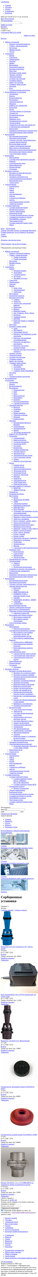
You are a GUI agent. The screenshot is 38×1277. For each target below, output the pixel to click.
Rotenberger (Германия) (22, 505)
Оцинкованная (19, 426)
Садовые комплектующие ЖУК (25, 784)
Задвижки (17, 409)
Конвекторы (18, 448)
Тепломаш (17, 667)
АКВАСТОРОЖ (19, 490)
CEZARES (17, 367)
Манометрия (18, 555)
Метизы (16, 546)
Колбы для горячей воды (22, 690)
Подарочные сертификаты (14, 1250)
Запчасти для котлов (21, 475)
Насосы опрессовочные (22, 515)
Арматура (17, 301)
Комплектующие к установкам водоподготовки (25, 737)
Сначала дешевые (7, 910)
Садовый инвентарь (12, 206)
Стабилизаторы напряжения (19, 127)
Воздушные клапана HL (22, 617)
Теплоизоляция (14, 123)
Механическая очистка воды (24, 740)
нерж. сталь (18, 288)
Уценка (16, 459)
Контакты (8, 13)
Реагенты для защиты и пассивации (22, 343)
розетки (12, 196)
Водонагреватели (15, 98)
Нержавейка (18, 398)
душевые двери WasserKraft (23, 371)
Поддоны (12, 86)
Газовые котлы (19, 465)
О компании (9, 11)
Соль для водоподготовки (23, 709)
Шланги (16, 309)
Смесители (13, 57)
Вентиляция (9, 156)
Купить (3, 954)
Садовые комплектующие (18, 207)
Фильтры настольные (21, 682)
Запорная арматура (16, 102)
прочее (11, 192)
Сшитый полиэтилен (21, 403)
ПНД (15, 392)
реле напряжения (15, 194)
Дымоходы (17, 478)
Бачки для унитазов (16, 82)
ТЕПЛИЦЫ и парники (17, 219)
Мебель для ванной (12, 42)
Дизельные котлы (20, 471)
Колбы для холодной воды (23, 688)
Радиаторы (13, 107)
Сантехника (9, 54)
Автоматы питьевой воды (18, 177)
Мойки (11, 63)
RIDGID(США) (19, 507)
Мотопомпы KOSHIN (21, 500)
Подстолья (13, 48)
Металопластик (19, 396)
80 (13, 1200)
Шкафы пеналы (15, 50)
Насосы (12, 96)
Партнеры (8, 1247)
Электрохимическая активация (20, 179)
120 (15, 1200)
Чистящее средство (20, 278)
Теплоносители (19, 453)
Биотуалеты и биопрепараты (19, 148)
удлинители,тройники (17, 198)
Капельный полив (15, 213)
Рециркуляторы (14, 167)
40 (11, 1200)
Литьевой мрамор (20, 271)
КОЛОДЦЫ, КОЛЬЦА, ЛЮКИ (25, 600)
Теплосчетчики (19, 557)
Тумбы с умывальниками (18, 46)
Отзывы (4, 232)
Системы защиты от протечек (20, 111)
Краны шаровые (19, 413)
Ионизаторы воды (15, 181)
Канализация (9, 134)
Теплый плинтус (20, 451)
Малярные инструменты (22, 527)
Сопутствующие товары (18, 154)
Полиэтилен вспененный (23, 567)
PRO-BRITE (18, 330)
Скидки (8, 1245)
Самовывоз (9, 1228)
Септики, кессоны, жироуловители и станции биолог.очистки (22, 141)
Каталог (4, 38)
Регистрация (9, 19)
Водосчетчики (19, 552)
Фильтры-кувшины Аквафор (24, 675)
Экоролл (17, 563)
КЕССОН (17, 588)
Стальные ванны (20, 274)
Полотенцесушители (16, 67)
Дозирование (18, 727)
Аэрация (17, 734)
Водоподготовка (15, 175)
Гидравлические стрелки (18, 121)
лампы (11, 190)
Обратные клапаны (20, 415)
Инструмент (13, 117)
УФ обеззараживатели (21, 729)
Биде (11, 88)
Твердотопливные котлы (22, 469)
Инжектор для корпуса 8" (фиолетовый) (15, 1041)
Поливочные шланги (16, 209)
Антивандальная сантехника (19, 90)
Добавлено (5, 960)
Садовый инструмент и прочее (20, 217)
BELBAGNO (18, 365)
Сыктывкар (5, 2)
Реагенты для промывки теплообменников (22, 339)
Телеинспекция (19, 544)
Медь (15, 394)
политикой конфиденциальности (24, 1212)
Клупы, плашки (19, 534)
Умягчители (18, 711)
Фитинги (12, 104)
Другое (11, 52)
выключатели (14, 186)
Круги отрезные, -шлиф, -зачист (25, 521)
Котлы (11, 109)
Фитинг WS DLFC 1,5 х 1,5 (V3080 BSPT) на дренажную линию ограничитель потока (17, 1184)
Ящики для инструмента (22, 530)
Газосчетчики (18, 553)
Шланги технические (21, 788)
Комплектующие (20, 311)
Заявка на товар (6, 25)
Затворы (17, 411)
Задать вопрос (10, 1256)
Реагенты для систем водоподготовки (21, 347)
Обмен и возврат (11, 1254)
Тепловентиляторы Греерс (23, 455)
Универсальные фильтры (22, 725)
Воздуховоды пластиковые (23, 632)
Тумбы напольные (20, 259)
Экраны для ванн (15, 75)
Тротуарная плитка (16, 221)
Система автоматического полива (21, 215)
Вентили (17, 407)
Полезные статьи (11, 827)
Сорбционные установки (23, 731)
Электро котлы (19, 467)
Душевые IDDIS (19, 369)
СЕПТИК (17, 602)
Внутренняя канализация (18, 136)
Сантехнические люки (17, 163)
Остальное (13, 169)
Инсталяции (13, 65)
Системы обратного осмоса (23, 721)
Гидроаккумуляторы (16, 115)
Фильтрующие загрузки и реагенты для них (23, 718)
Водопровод (13, 100)
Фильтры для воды (12, 171)
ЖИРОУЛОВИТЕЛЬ (21, 592)
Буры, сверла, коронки (22, 532)
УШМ (16, 502)
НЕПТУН (17, 488)
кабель (11, 188)
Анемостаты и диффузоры (23, 642)
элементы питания (16, 204)
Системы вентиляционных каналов (22, 159)
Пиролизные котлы (20, 484)
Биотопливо (13, 129)
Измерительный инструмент (24, 525)
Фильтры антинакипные (22, 705)
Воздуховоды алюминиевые (24, 638)
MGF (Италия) (19, 509)
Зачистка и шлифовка (21, 519)
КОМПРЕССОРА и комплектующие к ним (22, 595)
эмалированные (19, 290)
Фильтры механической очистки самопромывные (25, 678)
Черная (16, 430)
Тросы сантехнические (22, 523)
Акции (7, 1239)
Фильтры (17, 417)
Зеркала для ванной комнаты (19, 44)
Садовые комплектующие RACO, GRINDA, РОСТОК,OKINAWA (23, 780)
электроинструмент (21, 503)
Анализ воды (14, 182)
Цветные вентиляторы (22, 629)
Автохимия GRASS (21, 332)
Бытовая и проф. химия (17, 73)
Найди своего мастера (13, 1252)
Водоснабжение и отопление (15, 92)
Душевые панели (20, 317)
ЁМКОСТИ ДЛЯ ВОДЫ (18, 105)
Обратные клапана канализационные (22, 150)
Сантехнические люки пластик (25, 654)
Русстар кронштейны (21, 401)
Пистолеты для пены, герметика (25, 538)
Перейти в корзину (8, 958)
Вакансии (10, 232)
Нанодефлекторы (15, 165)
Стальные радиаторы (21, 442)
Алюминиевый (19, 438)
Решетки (12, 161)
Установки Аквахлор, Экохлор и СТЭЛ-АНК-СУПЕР (25, 747)
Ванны (11, 55)
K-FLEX (17, 565)
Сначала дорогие (21, 910)
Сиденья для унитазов (17, 79)
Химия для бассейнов (21, 723)
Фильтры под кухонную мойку (25, 673)
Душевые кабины (15, 80)
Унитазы (12, 61)
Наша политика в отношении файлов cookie (21, 1258)
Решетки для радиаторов (22, 461)
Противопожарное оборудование (21, 132)
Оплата (7, 9)
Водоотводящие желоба (17, 144)
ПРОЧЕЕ (17, 319)
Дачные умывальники (17, 211)
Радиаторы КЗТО (20, 444)
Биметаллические (20, 440)
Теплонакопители (20, 480)
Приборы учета (14, 119)
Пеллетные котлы (20, 473)
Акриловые (18, 272)
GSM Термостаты (20, 482)
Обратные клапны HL (21, 613)
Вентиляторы (14, 157)
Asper (16, 328)
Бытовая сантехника (16, 69)
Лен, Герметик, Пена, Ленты (24, 313)
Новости (23, 232)
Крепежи (17, 400)
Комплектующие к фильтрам (24, 684)
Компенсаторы (19, 419)
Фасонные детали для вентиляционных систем (22, 635)
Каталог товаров (11, 1218)
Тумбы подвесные (20, 257)
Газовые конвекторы (21, 450)
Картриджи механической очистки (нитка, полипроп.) (24, 693)
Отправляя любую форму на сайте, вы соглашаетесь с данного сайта (18, 1212)
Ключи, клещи (19, 536)
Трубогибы (18, 542)
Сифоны (17, 299)
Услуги (17, 232)
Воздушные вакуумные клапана (20, 152)
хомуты (12, 200)
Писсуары (13, 71)
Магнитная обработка (21, 732)
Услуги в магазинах (12, 1229)
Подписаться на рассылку (10, 1208)
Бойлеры (17, 476)
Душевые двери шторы (17, 84)
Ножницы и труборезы (22, 540)
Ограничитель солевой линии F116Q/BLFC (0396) (19, 1135)
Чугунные (17, 276)
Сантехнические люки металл (24, 655)
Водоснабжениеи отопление (11, 379)
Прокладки (18, 307)
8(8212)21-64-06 (15, 32)
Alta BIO (17, 598)
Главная (8, 5)
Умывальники (14, 59)
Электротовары (10, 184)
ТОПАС (16, 590)
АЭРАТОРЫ (18, 604)
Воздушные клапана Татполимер (21, 620)
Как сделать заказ (11, 1224)
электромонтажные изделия (19, 202)
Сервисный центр (11, 1222)
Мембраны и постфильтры (23, 704)
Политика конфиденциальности (16, 1231)
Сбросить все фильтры (9, 814)
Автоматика (13, 94)
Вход (2, 19)
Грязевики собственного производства (23, 131)
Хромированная (19, 428)
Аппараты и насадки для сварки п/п (22, 125)
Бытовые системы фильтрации (20, 173)
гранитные (17, 292)
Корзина (4, 27)
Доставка (8, 7)
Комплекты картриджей (22, 686)
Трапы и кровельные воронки (20, 146)
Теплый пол (13, 113)
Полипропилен (19, 390)
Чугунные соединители (22, 432)
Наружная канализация (17, 138)
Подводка (17, 315)
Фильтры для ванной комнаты (24, 680)
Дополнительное (15, 77)
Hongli (16, 498)
